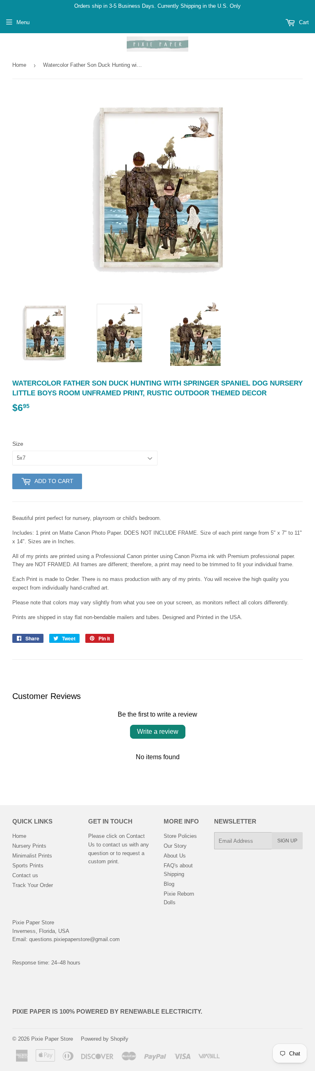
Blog (169, 884)
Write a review (157, 731)
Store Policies (180, 836)
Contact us (25, 875)
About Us (175, 856)
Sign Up (287, 841)
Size (17, 443)
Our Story (175, 846)
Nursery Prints (29, 846)
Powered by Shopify (104, 1039)
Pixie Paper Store (52, 1039)
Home (19, 65)
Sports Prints (27, 865)
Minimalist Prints (32, 856)
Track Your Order (32, 885)
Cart (303, 22)
